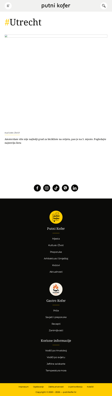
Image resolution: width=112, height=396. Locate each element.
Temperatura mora (56, 370)
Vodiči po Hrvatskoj (56, 350)
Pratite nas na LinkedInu (74, 188)
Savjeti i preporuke (56, 317)
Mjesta (56, 238)
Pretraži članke (103, 5)
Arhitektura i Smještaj (56, 258)
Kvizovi (56, 265)
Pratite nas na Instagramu (46, 188)
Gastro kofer (56, 289)
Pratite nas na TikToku (56, 188)
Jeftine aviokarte (56, 363)
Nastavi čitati (56, 90)
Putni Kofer (56, 5)
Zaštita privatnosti (55, 387)
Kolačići (90, 387)
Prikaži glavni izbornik (8, 5)
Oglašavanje (38, 387)
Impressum (23, 387)
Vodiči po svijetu (56, 357)
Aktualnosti (56, 271)
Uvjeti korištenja (75, 387)
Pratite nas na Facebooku (37, 188)
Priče (56, 310)
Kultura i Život (56, 245)
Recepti (56, 323)
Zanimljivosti (56, 330)
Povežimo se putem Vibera (65, 188)
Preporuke (56, 252)
